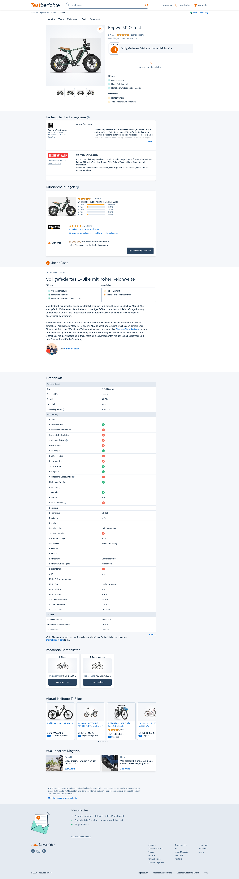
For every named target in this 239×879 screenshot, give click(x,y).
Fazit (83, 19)
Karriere (151, 855)
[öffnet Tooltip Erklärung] (88, 117)
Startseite (34, 13)
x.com (201, 852)
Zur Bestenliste (63, 683)
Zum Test (51, 137)
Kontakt (178, 859)
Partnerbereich (154, 859)
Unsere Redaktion (155, 848)
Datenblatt (95, 19)
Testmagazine (181, 845)
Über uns (151, 845)
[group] (70, 92)
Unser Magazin (181, 852)
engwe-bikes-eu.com (55, 640)
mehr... (151, 141)
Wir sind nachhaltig (200, 13)
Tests (61, 19)
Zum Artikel (70, 769)
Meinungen (72, 19)
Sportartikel (44, 13)
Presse (151, 852)
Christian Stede (72, 348)
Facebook (203, 848)
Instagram (203, 845)
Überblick (50, 19)
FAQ (176, 848)
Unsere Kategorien (156, 862)
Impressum (143, 873)
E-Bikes (54, 13)
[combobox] (104, 5)
